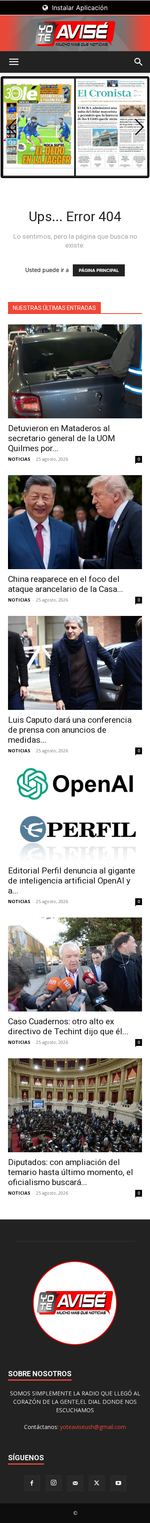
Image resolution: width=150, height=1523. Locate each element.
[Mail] (75, 1483)
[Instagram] (54, 1483)
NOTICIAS (19, 459)
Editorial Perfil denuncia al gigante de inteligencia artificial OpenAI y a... (71, 880)
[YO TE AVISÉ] (75, 33)
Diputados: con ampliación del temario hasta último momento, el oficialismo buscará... (70, 1172)
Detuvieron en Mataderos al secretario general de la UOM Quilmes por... (61, 438)
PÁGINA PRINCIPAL (99, 270)
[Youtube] (118, 1483)
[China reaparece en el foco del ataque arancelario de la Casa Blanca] (75, 522)
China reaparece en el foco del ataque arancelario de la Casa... (65, 584)
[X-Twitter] (97, 1483)
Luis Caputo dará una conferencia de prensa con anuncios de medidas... (70, 730)
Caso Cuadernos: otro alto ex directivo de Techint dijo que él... (68, 1026)
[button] (13, 62)
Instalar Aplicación (79, 8)
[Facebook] (32, 1483)
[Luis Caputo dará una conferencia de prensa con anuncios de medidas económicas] (75, 663)
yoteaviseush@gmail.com (93, 1427)
